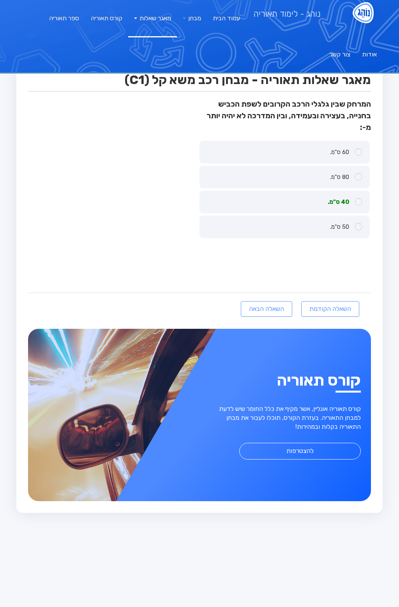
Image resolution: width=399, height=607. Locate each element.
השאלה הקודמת (330, 308)
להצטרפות (300, 450)
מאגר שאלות (154, 18)
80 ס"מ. (339, 177)
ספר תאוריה (64, 18)
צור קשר (339, 54)
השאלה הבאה (266, 308)
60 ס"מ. (339, 152)
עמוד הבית (226, 18)
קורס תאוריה (106, 18)
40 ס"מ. (338, 201)
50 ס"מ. (339, 226)
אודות (369, 54)
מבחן (194, 18)
